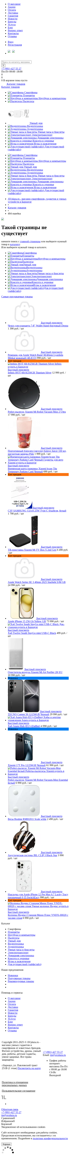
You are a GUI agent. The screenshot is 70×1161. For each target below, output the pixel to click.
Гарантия (13, 15)
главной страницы (30, 241)
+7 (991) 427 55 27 (11, 68)
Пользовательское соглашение (18, 1090)
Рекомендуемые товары (21, 981)
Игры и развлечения (45, 143)
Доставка (13, 12)
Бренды (12, 21)
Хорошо (6, 1144)
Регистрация (15, 44)
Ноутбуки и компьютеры (52, 98)
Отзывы (12, 36)
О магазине (14, 4)
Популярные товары (19, 978)
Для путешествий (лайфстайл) (24, 964)
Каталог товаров (15, 84)
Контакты (13, 33)
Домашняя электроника (50, 137)
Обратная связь (9, 1109)
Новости (12, 18)
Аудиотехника (35, 129)
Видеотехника (35, 126)
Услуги (12, 24)
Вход (10, 41)
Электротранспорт (42, 134)
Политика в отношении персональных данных (15, 1084)
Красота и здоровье (43, 140)
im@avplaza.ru (58, 1055)
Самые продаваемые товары (17, 296)
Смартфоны (30, 92)
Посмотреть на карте (29, 1068)
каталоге (15, 244)
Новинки (13, 975)
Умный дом (36, 123)
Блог (10, 27)
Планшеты (29, 95)
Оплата (12, 9)
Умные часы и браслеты (51, 132)
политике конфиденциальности (50, 1138)
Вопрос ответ (15, 30)
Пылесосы (28, 101)
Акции (11, 7)
